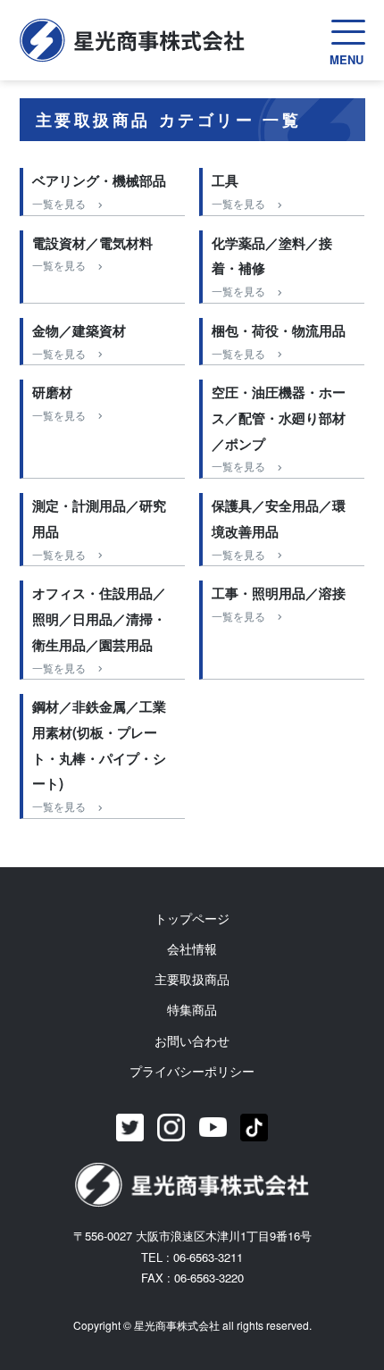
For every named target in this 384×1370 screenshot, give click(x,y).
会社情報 (192, 948)
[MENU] (348, 32)
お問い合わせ (192, 1040)
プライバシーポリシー (192, 1071)
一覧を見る (59, 204)
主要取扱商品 (192, 979)
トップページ (192, 918)
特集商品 (192, 1009)
